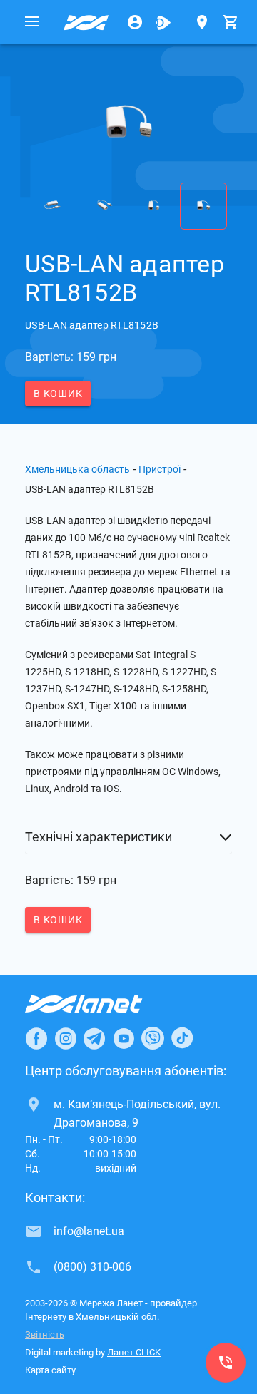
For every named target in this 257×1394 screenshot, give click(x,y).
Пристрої (159, 469)
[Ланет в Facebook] (36, 1038)
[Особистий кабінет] (135, 22)
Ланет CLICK (134, 1352)
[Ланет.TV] (163, 22)
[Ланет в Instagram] (65, 1038)
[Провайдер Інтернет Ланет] (100, 1004)
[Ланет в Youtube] (123, 1038)
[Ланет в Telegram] (94, 1038)
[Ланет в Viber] (152, 1038)
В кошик (58, 393)
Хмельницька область (77, 469)
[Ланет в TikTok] (182, 1038)
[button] (128, 837)
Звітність (44, 1334)
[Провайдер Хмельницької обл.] (86, 22)
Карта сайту (50, 1370)
